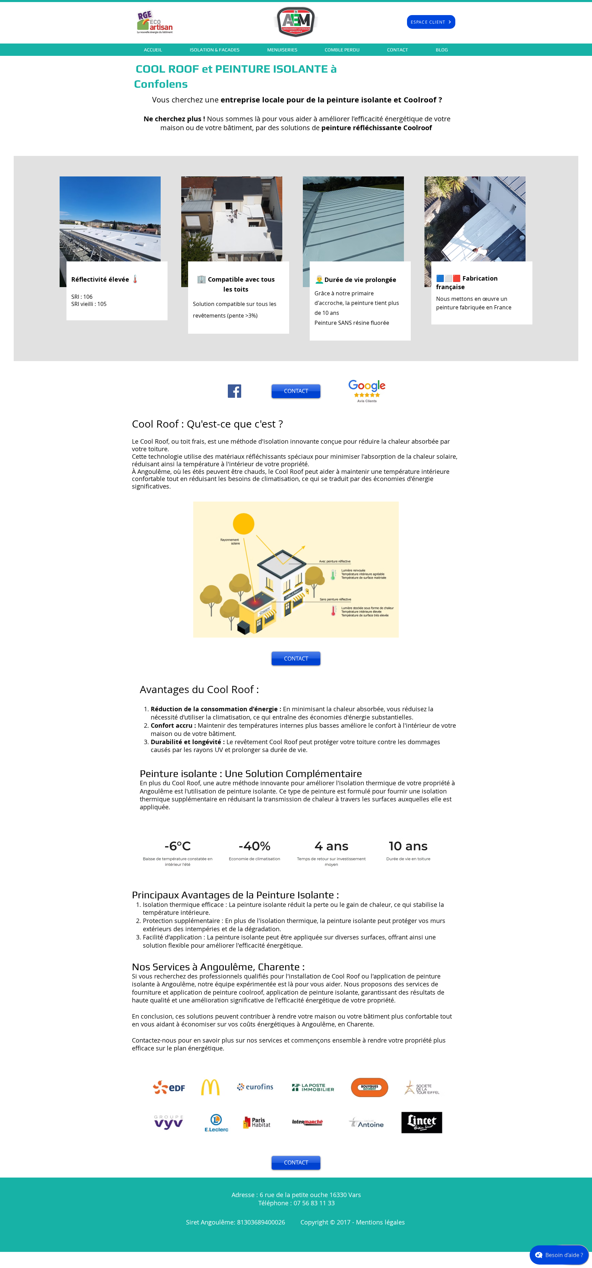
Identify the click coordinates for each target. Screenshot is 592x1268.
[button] (215, 50)
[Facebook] (234, 391)
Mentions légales (381, 1222)
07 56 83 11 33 (314, 1203)
